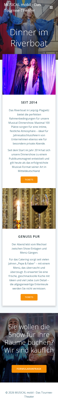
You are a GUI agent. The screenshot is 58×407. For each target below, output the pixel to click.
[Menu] (51, 7)
